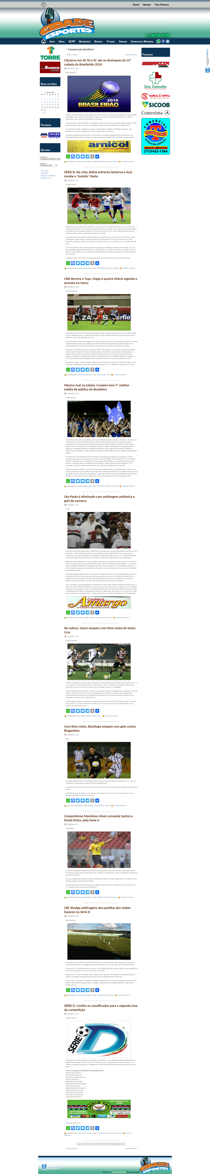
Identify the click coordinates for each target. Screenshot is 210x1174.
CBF (106, 995)
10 (45, 102)
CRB (98, 375)
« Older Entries (71, 55)
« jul (43, 113)
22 (58, 105)
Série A (115, 161)
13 (53, 102)
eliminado (92, 618)
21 (55, 105)
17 (45, 105)
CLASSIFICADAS (103, 1133)
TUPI (108, 375)
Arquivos (43, 163)
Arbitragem (100, 995)
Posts (44, 173)
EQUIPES (112, 1133)
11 (47, 102)
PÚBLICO (115, 486)
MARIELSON (101, 897)
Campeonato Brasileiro (84, 161)
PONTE (108, 897)
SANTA (93, 716)
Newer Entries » (131, 55)
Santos (114, 897)
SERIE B (115, 268)
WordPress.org (46, 178)
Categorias (43, 157)
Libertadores (100, 618)
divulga (111, 995)
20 (53, 105)
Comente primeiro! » (128, 161)
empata (88, 716)
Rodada (109, 161)
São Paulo (80, 618)
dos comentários (48, 176)
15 (58, 102)
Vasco (79, 716)
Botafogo (80, 805)
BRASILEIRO (101, 161)
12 (50, 102)
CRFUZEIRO (101, 486)
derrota (103, 375)
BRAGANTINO (99, 805)
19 (50, 105)
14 (55, 102)
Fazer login (44, 171)
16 (42, 105)
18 (47, 105)
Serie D (118, 1133)
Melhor (108, 486)
